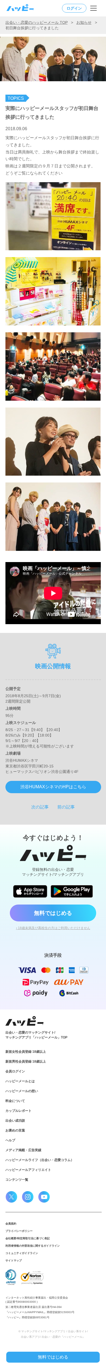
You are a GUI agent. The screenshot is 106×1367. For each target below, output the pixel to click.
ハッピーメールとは (20, 1081)
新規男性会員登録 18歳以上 (25, 1061)
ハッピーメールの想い (21, 1091)
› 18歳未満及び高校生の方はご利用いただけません (53, 928)
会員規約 (10, 1223)
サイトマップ (13, 1260)
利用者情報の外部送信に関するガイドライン (32, 1245)
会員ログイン (15, 1071)
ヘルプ (10, 1140)
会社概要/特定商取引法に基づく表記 (27, 1238)
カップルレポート (18, 1111)
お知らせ (84, 22)
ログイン (74, 8)
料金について (15, 1101)
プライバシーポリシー (19, 1230)
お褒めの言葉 (15, 1130)
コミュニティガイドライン (21, 1253)
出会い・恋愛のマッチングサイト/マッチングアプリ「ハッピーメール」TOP (36, 1035)
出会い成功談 (15, 1120)
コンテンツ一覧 (16, 1180)
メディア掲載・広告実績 (23, 1150)
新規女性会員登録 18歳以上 (25, 1052)
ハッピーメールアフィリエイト (28, 1170)
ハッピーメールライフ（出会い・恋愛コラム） (39, 1160)
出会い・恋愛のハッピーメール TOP (36, 22)
